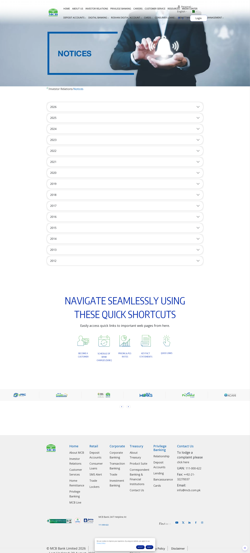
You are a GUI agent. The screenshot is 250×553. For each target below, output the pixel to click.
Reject (149, 547)
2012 (53, 261)
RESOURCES (174, 8)
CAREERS (137, 8)
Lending (158, 473)
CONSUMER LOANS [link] (165, 17)
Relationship (161, 456)
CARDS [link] (148, 17)
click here (183, 462)
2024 (53, 129)
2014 (53, 239)
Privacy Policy (101, 543)
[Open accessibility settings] (245, 548)
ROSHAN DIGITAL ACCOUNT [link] (126, 17)
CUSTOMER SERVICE (155, 8)
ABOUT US (77, 8)
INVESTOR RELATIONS (96, 8)
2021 (53, 162)
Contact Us (137, 490)
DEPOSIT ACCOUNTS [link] (74, 17)
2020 (53, 173)
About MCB (76, 452)
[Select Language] (194, 11)
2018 (53, 195)
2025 (53, 118)
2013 (53, 250)
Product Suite (138, 463)
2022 (53, 151)
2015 (53, 228)
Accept (140, 547)
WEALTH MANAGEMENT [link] (210, 17)
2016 (53, 217)
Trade (93, 480)
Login (199, 18)
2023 (53, 140)
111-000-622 (193, 468)
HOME (66, 8)
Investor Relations (60, 89)
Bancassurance (163, 479)
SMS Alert (95, 474)
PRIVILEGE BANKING (120, 8)
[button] (128, 406)
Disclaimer (178, 548)
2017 (53, 206)
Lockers (94, 487)
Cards (157, 485)
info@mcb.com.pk (188, 490)
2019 (53, 184)
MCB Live (75, 502)
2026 (53, 107)
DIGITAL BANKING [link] (98, 17)
